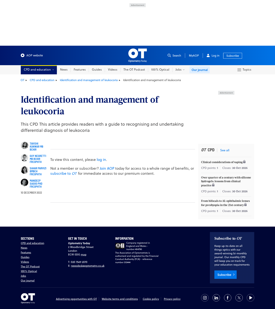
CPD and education (42, 80)
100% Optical (160, 69)
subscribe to (63, 173)
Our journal (200, 70)
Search (176, 55)
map (83, 254)
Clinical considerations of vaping (222, 162)
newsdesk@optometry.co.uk (87, 266)
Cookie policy (151, 299)
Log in (215, 55)
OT (22, 80)
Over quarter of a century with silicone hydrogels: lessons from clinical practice (226, 181)
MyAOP (194, 55)
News (64, 69)
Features (80, 69)
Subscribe (232, 56)
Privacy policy (172, 299)
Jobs (23, 276)
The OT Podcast (134, 69)
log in (101, 159)
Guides (97, 69)
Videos (112, 69)
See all (224, 150)
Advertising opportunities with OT (76, 299)
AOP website (34, 55)
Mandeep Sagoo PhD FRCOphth (36, 183)
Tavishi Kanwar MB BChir (36, 146)
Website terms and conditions (120, 299)
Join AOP (107, 168)
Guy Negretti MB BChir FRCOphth (38, 158)
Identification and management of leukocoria (89, 80)
